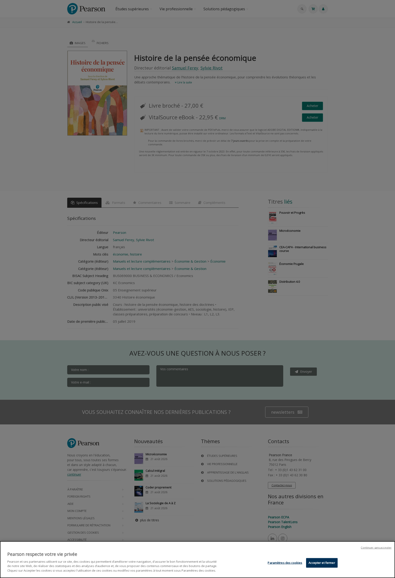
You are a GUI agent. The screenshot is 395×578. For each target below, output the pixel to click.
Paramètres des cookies (285, 562)
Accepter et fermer (322, 562)
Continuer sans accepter (376, 547)
